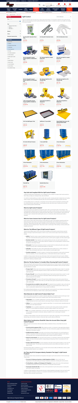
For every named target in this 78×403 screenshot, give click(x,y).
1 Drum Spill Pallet (43, 141)
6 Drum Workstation (44, 162)
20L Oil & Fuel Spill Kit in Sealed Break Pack (63, 58)
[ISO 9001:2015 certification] (50, 388)
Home (7, 14)
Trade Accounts (24, 391)
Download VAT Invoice (25, 393)
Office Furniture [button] (26, 9)
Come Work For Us (10, 388)
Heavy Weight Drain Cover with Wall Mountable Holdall (63, 122)
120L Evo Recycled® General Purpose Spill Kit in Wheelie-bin (29, 101)
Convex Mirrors (10, 65)
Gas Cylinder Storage (11, 67)
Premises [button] (20, 9)
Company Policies (61, 401)
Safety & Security (12, 14)
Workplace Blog (10, 393)
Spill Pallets (11, 28)
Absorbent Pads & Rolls (13, 25)
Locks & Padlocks (11, 64)
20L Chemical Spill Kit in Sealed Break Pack (46, 58)
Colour (8, 33)
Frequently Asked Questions (26, 389)
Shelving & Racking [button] (63, 9)
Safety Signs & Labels (11, 56)
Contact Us (23, 1)
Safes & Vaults (10, 62)
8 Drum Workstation (61, 162)
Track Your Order (24, 383)
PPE (8, 58)
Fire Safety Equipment (11, 52)
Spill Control (10, 41)
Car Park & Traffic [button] (15, 9)
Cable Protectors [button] (42, 9)
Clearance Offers (69, 9)
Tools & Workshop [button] (48, 9)
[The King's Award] (41, 388)
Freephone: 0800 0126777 (33, 1)
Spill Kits (10, 27)
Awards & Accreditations (11, 385)
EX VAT (70, 0)
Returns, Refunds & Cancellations (27, 386)
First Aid (9, 51)
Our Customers (10, 389)
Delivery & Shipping (24, 385)
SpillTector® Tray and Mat (45, 121)
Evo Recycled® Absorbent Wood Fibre (29, 37)
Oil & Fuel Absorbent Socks (62, 37)
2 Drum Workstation (61, 141)
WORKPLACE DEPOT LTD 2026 (15, 401)
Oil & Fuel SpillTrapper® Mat (29, 121)
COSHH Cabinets (11, 54)
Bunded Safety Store (44, 183)
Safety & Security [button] (36, 9)
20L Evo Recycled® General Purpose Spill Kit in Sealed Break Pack (30, 58)
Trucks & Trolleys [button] (8, 9)
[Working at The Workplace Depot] (58, 388)
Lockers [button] (30, 9)
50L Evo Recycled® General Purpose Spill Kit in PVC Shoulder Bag (30, 80)
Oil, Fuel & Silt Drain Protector (29, 141)
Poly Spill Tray (26, 183)
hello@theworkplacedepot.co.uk (12, 1)
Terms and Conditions (68, 401)
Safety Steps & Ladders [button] (56, 9)
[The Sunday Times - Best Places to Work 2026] (67, 388)
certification (67, 12)
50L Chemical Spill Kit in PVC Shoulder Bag (46, 79)
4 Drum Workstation (27, 162)
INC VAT (65, 0)
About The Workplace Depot (12, 383)
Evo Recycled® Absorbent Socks (46, 37)
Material (8, 31)
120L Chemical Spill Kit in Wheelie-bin (45, 101)
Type (8, 24)
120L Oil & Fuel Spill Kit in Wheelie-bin (62, 101)
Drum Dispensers (11, 49)
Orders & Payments (24, 388)
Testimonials (9, 391)
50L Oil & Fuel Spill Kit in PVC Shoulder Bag (63, 79)
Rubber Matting (10, 60)
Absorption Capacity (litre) (12, 36)
